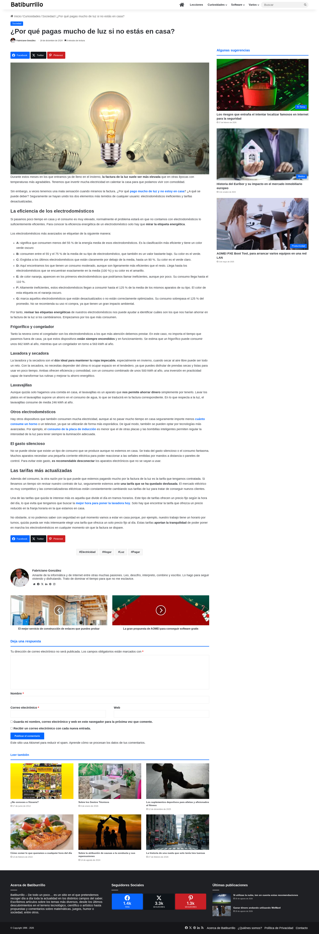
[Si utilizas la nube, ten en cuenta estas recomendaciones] (222, 898)
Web (117, 707)
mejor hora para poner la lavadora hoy (103, 503)
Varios (253, 4)
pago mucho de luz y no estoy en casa (157, 191)
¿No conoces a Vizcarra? (24, 802)
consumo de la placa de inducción (71, 429)
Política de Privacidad (279, 928)
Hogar (107, 552)
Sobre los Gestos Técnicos (93, 802)
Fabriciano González (26, 40)
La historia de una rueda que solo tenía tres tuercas (175, 853)
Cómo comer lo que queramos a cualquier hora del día (41, 853)
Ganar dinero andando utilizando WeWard (257, 907)
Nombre (17, 693)
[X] (42, 584)
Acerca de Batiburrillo (221, 928)
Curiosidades (216, 4)
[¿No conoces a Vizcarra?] (41, 781)
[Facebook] (127, 902)
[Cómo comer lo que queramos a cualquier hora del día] (41, 832)
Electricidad (88, 552)
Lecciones (196, 4)
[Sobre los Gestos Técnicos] (109, 781)
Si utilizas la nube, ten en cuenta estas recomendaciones (265, 895)
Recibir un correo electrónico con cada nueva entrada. (52, 728)
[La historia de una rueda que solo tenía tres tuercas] (177, 832)
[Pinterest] (190, 902)
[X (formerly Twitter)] (159, 902)
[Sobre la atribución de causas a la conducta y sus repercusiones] (109, 832)
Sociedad (48, 16)
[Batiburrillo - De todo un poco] (27, 5)
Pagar (136, 552)
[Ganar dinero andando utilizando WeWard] (222, 911)
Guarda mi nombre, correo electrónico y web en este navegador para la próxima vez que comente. (83, 721)
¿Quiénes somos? (250, 928)
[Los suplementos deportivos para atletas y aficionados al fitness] (177, 781)
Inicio (17, 16)
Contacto (302, 928)
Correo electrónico (24, 707)
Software (236, 4)
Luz (122, 552)
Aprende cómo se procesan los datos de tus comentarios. (107, 742)
